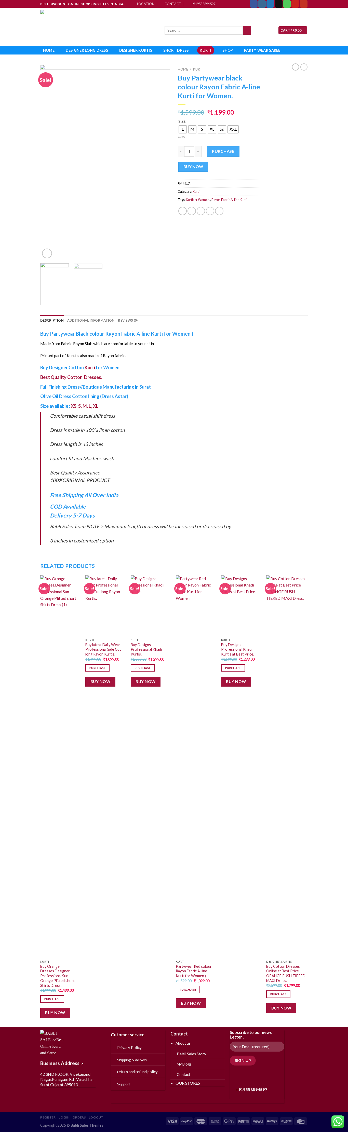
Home (183, 69)
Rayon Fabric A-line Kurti (229, 200)
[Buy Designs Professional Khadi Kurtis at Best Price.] (241, 605)
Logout (96, 1117)
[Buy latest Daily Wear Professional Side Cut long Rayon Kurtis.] (105, 605)
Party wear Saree (262, 50)
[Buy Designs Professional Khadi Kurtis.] (151, 605)
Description (52, 320)
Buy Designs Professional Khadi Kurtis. (146, 649)
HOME (49, 50)
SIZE (181, 121)
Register (48, 1117)
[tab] (52, 320)
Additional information (91, 320)
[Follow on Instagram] (262, 4)
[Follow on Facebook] (254, 4)
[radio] (182, 129)
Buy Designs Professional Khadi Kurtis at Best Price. (237, 649)
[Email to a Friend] (201, 211)
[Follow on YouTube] (303, 4)
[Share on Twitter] (192, 211)
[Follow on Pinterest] (295, 4)
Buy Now (193, 166)
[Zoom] (47, 253)
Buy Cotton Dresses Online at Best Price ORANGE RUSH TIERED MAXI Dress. (285, 973)
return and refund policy (137, 1071)
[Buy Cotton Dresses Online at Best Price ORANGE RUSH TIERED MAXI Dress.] (286, 766)
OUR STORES (188, 1083)
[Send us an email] (279, 4)
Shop (227, 50)
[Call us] (287, 4)
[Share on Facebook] (182, 211)
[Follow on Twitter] (270, 4)
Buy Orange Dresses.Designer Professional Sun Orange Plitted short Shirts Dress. (57, 976)
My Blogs (184, 1064)
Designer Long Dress (87, 50)
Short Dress (176, 50)
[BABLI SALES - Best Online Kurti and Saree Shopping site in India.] (98, 26)
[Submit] (247, 30)
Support (123, 1084)
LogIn (64, 1117)
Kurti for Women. (198, 200)
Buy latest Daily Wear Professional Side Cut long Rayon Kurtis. (103, 649)
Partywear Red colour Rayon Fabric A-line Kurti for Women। (194, 971)
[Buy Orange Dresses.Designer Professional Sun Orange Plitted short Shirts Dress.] (60, 766)
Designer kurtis (135, 50)
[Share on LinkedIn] (219, 211)
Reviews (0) (128, 320)
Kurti (205, 50)
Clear (182, 136)
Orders (79, 1117)
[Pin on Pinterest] (210, 211)
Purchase (223, 151)
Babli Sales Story (191, 1053)
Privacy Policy (129, 1047)
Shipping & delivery (132, 1060)
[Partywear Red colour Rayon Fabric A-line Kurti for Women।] (196, 766)
